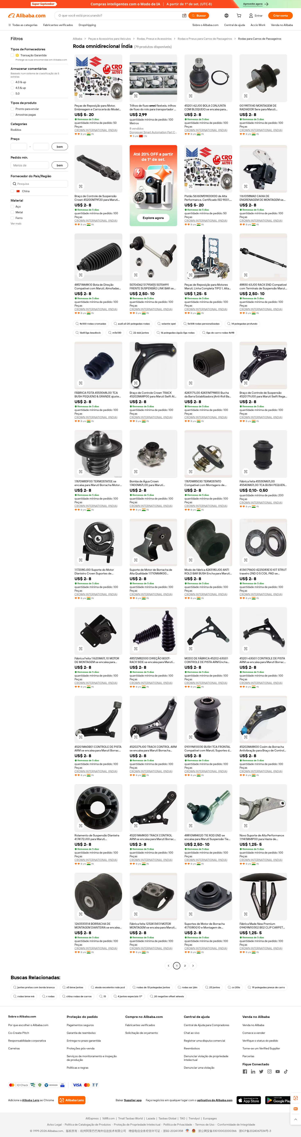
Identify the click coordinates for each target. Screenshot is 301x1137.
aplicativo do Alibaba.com (214, 1100)
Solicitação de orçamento (141, 1032)
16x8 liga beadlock (90, 332)
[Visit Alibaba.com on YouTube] (277, 1071)
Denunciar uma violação (199, 1067)
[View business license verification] (187, 1131)
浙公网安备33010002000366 (217, 1130)
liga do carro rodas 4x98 (220, 332)
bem (60, 146)
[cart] (240, 16)
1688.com (108, 1118)
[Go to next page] (193, 965)
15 (104, 996)
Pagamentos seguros (80, 1025)
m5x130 (116, 332)
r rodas (50, 996)
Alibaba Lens (30, 1100)
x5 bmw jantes (75, 987)
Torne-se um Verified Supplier (261, 1048)
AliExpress (92, 1118)
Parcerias (248, 1056)
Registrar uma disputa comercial (204, 1040)
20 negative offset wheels (169, 996)
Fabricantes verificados (140, 1025)
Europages (210, 1118)
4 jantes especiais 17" (130, 996)
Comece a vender (253, 1032)
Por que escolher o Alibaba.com (28, 1025)
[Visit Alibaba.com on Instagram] (269, 1071)
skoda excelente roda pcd (110, 987)
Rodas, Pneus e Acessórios (154, 38)
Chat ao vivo (191, 1032)
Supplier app (133, 1100)
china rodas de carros (79, 996)
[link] (295, 1098)
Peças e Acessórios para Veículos (109, 38)
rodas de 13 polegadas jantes (153, 987)
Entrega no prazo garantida (84, 1040)
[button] (184, 15)
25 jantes (214, 987)
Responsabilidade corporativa (27, 1040)
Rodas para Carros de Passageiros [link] (259, 38)
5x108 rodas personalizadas (204, 323)
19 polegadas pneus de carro (268, 987)
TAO (182, 1118)
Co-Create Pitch (18, 1032)
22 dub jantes (141, 332)
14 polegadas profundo (244, 323)
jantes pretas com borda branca (36, 987)
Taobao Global (167, 1118)
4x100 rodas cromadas (93, 323)
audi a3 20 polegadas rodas (134, 323)
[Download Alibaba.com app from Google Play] (279, 1100)
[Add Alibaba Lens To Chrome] (71, 1100)
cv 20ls (236, 987)
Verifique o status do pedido (260, 1040)
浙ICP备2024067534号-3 (255, 1130)
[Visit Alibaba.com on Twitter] (261, 1071)
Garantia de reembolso (81, 1032)
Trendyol (194, 1118)
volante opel (169, 323)
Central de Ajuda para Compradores (206, 1025)
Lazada (150, 1118)
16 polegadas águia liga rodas (178, 332)
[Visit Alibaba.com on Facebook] (244, 1071)
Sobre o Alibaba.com (22, 1016)
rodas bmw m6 (25, 996)
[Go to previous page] (168, 965)
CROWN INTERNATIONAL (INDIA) (96, 130)
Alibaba (77, 38)
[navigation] (39, 502)
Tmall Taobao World (130, 1118)
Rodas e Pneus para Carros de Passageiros (205, 38)
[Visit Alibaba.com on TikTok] (285, 1071)
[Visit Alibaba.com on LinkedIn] (253, 1071)
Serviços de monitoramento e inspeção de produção (92, 1058)
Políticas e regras (77, 1067)
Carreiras (14, 1048)
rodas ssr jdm (189, 987)
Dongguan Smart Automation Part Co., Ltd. (153, 132)
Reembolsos (192, 1048)
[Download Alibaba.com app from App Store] (248, 1100)
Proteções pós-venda (80, 1048)
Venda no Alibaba (253, 1025)
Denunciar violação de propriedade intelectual (206, 1058)
